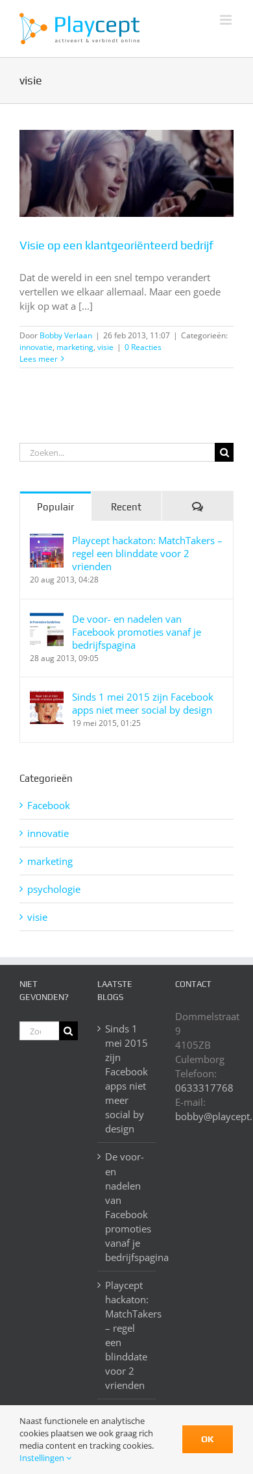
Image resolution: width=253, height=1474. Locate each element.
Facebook (48, 805)
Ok (207, 1439)
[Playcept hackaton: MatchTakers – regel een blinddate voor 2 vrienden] (47, 540)
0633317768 (204, 1087)
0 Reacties (143, 347)
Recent (126, 506)
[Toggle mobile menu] (227, 20)
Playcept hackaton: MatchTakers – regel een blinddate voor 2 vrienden (147, 553)
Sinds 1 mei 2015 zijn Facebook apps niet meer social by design (142, 703)
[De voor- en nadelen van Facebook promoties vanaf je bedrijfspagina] (47, 619)
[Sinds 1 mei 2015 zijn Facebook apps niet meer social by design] (47, 697)
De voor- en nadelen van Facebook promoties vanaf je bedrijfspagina (136, 631)
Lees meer (38, 358)
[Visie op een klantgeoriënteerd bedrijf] (126, 173)
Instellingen (42, 1458)
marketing (74, 347)
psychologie (53, 888)
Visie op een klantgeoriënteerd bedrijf (116, 245)
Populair (55, 506)
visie (105, 347)
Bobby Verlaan (66, 335)
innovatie (36, 347)
